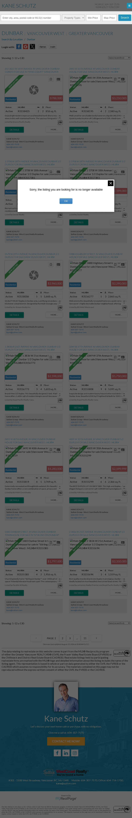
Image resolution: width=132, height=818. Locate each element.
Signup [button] (43, 46)
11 (85, 638)
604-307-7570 (12, 144)
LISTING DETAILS (14, 130)
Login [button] (52, 46)
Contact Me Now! (66, 741)
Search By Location (12, 39)
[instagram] (74, 753)
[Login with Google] (25, 48)
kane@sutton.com (107, 7)
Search (125, 17)
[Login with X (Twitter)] (32, 48)
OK (66, 201)
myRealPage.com (66, 799)
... (77, 638)
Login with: (8, 46)
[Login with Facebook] (18, 48)
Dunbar (31, 39)
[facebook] (57, 753)
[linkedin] (66, 753)
